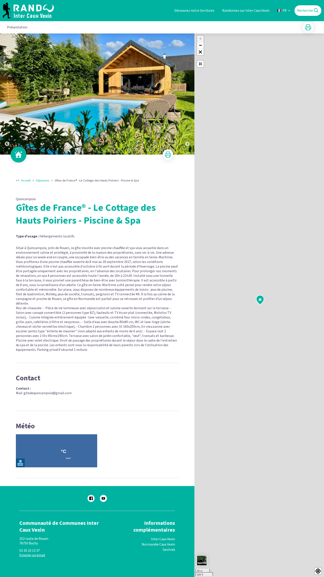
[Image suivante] (187, 94)
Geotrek (169, 549)
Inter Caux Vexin (163, 539)
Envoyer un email (32, 555)
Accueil (26, 180)
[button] (200, 52)
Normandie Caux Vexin (158, 544)
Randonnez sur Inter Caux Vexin (245, 10)
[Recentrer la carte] (200, 64)
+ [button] (200, 38)
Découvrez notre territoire (194, 10)
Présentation (17, 27)
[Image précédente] (7, 94)
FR (285, 10)
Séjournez (42, 180)
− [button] (200, 45)
